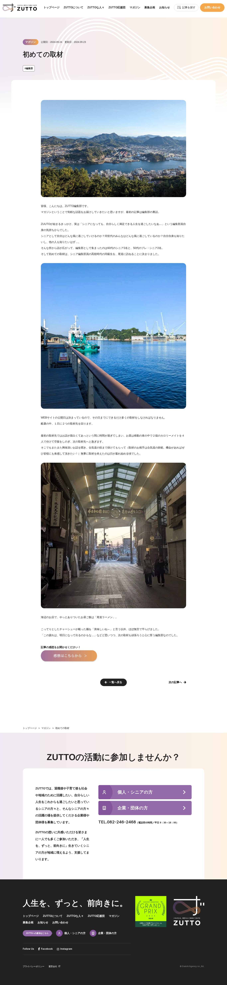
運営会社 (53, 966)
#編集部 (29, 68)
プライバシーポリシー (33, 966)
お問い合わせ (212, 7)
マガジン (135, 7)
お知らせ (164, 7)
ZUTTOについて (73, 7)
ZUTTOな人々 (95, 7)
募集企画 (149, 7)
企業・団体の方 (107, 933)
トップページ (51, 7)
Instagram (65, 948)
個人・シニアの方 (75, 933)
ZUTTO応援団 (117, 7)
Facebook (46, 948)
